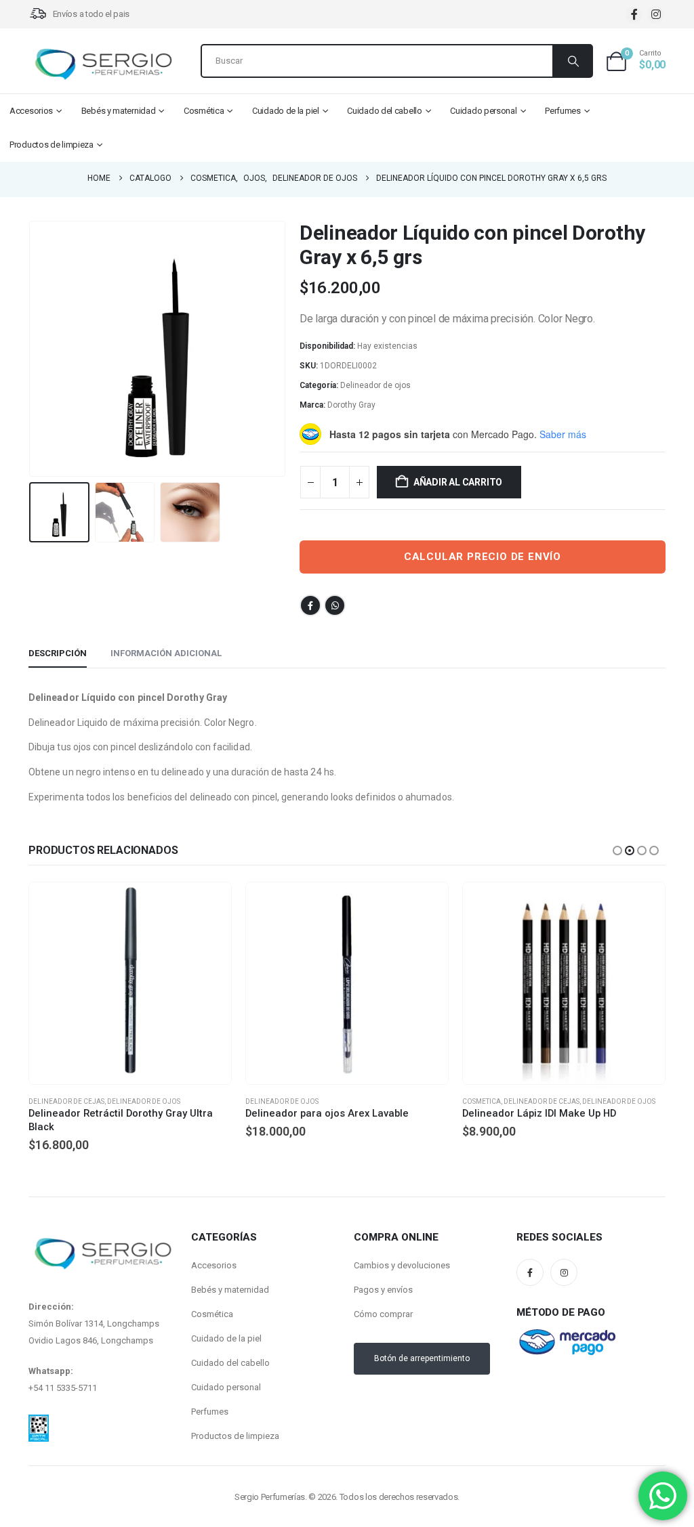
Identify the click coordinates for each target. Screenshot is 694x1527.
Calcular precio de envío (482, 557)
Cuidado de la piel (285, 111)
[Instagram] (655, 14)
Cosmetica (264, 1101)
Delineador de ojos (375, 385)
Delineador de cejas (325, 1101)
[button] (32, 349)
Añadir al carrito (457, 482)
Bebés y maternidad (118, 111)
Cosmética (204, 111)
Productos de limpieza (51, 144)
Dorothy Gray (351, 405)
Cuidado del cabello (384, 111)
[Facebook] (634, 14)
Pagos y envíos (383, 1290)
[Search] (572, 61)
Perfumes (563, 111)
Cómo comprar (383, 1314)
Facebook (310, 605)
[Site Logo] (103, 64)
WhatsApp (335, 605)
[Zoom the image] (38, 1422)
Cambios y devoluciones (402, 1265)
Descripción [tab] (57, 653)
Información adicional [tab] (166, 653)
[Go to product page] (130, 983)
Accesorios (31, 111)
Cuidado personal (483, 111)
